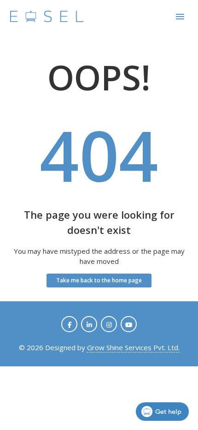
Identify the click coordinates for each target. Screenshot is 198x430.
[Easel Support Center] (47, 16)
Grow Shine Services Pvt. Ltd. (133, 347)
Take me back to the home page (99, 280)
